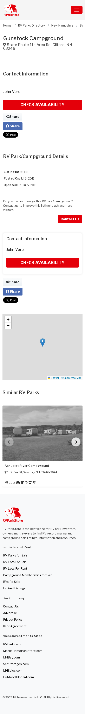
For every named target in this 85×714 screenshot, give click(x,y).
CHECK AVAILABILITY (42, 104)
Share (14, 117)
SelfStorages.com (16, 664)
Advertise (10, 613)
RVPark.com (12, 644)
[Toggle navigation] (77, 10)
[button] (42, 342)
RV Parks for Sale (15, 555)
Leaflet (54, 377)
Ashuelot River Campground (27, 466)
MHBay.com (11, 657)
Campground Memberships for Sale (27, 575)
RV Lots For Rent (15, 568)
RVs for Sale (11, 581)
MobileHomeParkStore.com (22, 651)
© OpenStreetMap (71, 377)
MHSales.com (13, 670)
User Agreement (15, 626)
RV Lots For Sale (15, 562)
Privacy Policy (12, 619)
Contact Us (70, 219)
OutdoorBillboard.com (18, 677)
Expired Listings (14, 588)
